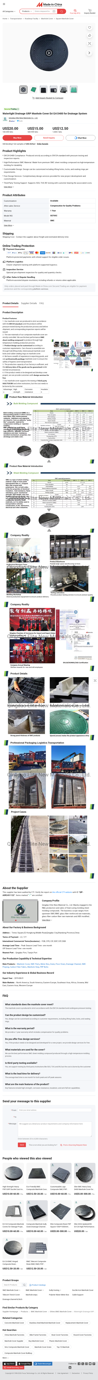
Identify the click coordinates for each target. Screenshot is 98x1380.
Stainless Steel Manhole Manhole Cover (44, 1323)
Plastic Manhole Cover (58, 1341)
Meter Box (45, 964)
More (5, 1358)
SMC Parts (35, 964)
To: (15, 1117)
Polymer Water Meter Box (59, 1294)
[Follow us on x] (82, 1363)
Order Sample (42, 144)
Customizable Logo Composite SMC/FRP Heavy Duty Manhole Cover (61, 1189)
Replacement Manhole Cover (77, 1323)
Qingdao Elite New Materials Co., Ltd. (23, 118)
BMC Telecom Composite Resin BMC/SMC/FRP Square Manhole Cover (36, 1264)
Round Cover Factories (82, 1335)
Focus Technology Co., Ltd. (31, 1373)
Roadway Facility (31, 18)
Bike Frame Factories (38, 1335)
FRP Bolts (44, 967)
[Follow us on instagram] (86, 1363)
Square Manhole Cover (65, 18)
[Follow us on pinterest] (94, 1363)
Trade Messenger (43, 1363)
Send (22, 1145)
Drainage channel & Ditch (12, 1299)
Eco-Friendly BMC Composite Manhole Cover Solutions (36, 1189)
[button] (4, 4)
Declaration (76, 1373)
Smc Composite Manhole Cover (17, 1347)
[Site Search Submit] (61, 11)
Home (5, 18)
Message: (13, 1123)
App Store (9, 1363)
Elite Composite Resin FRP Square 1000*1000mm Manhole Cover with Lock (60, 1226)
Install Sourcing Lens (15, 1367)
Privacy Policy (88, 1373)
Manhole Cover (47, 18)
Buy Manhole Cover (36, 1341)
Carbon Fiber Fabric (18, 967)
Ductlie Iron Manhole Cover (82, 1290)
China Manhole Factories (14, 1335)
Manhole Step (33, 967)
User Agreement (62, 1373)
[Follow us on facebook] (79, 1363)
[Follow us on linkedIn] (70, 1367)
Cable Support (77, 1294)
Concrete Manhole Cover (14, 1323)
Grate (52, 964)
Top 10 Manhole (63, 1347)
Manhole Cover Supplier (14, 1341)
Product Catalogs (38, 1285)
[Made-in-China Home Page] (49, 4)
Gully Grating (54, 1290)
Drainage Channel (73, 964)
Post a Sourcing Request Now (73, 1145)
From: (14, 1110)
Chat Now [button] (82, 138)
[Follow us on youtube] (90, 1363)
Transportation (16, 18)
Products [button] (25, 11)
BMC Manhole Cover (34, 1290)
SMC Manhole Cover (11, 1290)
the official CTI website (62, 892)
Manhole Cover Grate (43, 1347)
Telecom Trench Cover (11, 1294)
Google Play (25, 1363)
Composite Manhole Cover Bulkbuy (18, 1353)
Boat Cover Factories (60, 1335)
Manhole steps (31, 1294)
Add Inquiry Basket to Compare (49, 98)
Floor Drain (60, 964)
